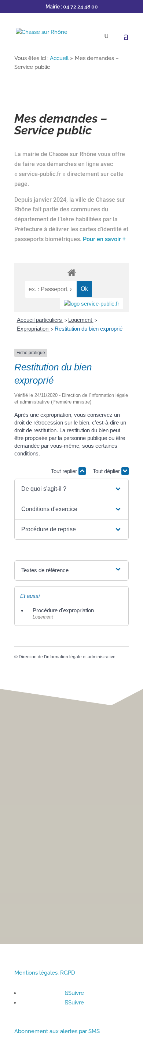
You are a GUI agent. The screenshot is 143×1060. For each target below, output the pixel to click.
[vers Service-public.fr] (91, 303)
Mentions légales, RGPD (44, 972)
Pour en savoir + (104, 239)
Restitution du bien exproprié (88, 328)
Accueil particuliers (40, 320)
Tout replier (64, 471)
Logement (81, 320)
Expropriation (33, 328)
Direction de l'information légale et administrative (67, 656)
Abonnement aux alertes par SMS (57, 1031)
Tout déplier (107, 471)
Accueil (59, 58)
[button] (71, 489)
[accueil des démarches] (71, 272)
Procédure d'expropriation (63, 610)
